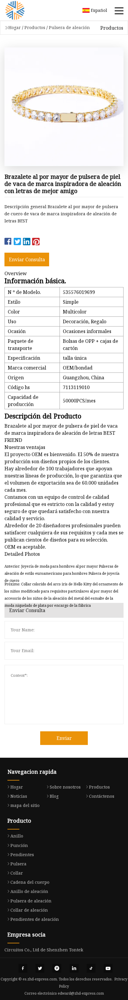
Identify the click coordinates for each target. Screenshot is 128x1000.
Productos (34, 27)
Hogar (14, 27)
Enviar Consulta (27, 259)
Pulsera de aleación (69, 27)
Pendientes (22, 854)
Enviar (64, 738)
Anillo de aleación (29, 891)
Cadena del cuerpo (29, 882)
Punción (19, 845)
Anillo (16, 836)
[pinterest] (56, 968)
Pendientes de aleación (34, 919)
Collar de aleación (29, 910)
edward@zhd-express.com (81, 993)
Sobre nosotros (65, 787)
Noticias (18, 796)
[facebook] (22, 968)
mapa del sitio (25, 805)
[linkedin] (74, 968)
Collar (16, 873)
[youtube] (108, 968)
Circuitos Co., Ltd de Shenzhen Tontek (43, 950)
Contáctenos (101, 796)
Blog (54, 796)
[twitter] (39, 968)
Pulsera (18, 864)
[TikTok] (91, 968)
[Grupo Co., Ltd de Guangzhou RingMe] (22, 10)
